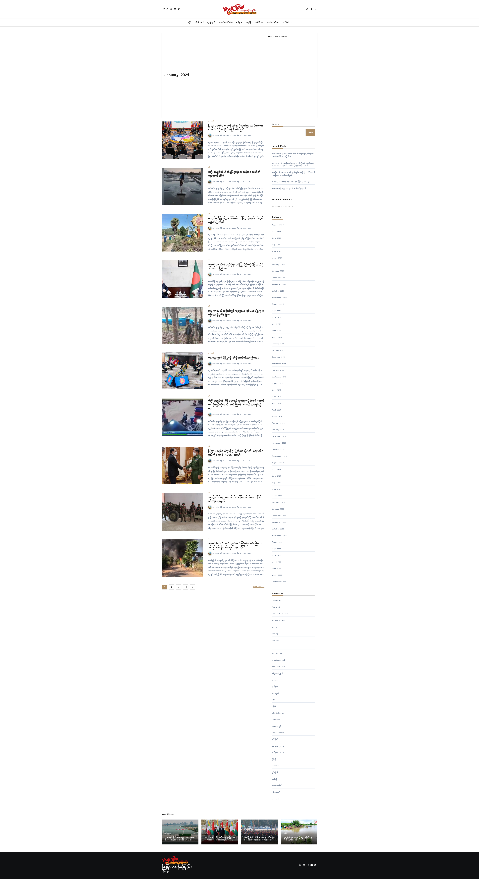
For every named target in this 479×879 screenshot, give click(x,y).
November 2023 (279, 443)
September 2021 (279, 581)
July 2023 (276, 469)
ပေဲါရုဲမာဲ (286, 22)
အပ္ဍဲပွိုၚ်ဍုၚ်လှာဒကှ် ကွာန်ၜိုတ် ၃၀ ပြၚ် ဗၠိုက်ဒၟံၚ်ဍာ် (291, 181)
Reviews (275, 640)
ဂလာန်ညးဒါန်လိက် (226, 22)
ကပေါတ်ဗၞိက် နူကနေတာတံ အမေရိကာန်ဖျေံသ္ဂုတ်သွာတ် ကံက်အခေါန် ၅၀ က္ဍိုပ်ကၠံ (293, 155)
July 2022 (276, 548)
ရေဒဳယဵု (274, 779)
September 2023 (279, 456)
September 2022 (279, 535)
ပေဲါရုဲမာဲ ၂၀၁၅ (278, 746)
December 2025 (279, 277)
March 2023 (277, 496)
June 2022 (276, 555)
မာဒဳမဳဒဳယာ (259, 22)
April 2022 (276, 568)
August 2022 (278, 542)
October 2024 (278, 370)
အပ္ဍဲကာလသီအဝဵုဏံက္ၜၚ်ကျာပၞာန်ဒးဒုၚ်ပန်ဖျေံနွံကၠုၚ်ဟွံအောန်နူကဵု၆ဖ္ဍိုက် (236, 313)
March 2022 (277, 575)
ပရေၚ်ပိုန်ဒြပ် (276, 726)
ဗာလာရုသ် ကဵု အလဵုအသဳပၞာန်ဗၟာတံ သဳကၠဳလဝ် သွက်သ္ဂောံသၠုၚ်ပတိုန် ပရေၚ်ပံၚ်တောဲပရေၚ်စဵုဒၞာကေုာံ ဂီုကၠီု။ (293, 164)
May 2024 (276, 403)
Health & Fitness (280, 614)
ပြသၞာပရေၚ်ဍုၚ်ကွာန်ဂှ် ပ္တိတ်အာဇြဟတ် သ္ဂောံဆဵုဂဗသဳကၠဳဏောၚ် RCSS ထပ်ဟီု (235, 453)
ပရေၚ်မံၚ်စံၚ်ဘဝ (272, 22)
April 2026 (276, 251)
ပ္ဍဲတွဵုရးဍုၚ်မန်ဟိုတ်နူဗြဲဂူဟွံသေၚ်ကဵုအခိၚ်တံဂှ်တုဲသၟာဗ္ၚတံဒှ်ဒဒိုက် (234, 174)
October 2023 (278, 449)
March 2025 (277, 337)
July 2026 (276, 231)
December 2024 (279, 357)
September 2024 (279, 377)
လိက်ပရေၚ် (199, 22)
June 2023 (276, 476)
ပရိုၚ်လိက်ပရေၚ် (278, 713)
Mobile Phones (279, 620)
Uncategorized (278, 660)
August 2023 (278, 463)
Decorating (277, 600)
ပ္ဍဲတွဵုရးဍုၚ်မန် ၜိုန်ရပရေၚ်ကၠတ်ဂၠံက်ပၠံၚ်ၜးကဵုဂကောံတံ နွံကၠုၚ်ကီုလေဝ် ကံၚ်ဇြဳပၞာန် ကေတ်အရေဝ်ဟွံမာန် (236, 405)
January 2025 (278, 350)
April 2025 (276, 330)
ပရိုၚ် (189, 22)
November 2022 (279, 522)
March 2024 (277, 416)
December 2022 (279, 515)
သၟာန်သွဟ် (211, 22)
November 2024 (279, 363)
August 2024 (278, 383)
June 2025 (276, 317)
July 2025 (276, 311)
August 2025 (278, 304)
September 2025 (279, 297)
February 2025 (278, 344)
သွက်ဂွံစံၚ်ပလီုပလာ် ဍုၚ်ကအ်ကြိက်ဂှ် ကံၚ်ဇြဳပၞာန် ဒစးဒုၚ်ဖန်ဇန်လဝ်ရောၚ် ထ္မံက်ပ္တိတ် (235, 545)
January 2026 (278, 271)
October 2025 (278, 291)
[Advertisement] (290, 76)
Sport (274, 647)
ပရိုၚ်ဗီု (248, 22)
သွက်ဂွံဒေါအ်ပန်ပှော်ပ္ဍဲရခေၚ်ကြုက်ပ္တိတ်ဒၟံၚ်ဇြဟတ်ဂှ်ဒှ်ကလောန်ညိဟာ (235, 266)
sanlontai (215, 135)
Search (276, 124)
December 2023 (279, 436)
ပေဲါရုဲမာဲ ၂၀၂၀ (278, 752)
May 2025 (276, 324)
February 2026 (278, 264)
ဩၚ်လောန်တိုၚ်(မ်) (177, 867)
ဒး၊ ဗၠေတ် (275, 693)
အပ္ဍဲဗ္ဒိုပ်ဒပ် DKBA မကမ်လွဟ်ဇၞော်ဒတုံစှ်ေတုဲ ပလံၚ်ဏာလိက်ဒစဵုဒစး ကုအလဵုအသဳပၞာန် (293, 174)
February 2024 (278, 423)
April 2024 (276, 410)
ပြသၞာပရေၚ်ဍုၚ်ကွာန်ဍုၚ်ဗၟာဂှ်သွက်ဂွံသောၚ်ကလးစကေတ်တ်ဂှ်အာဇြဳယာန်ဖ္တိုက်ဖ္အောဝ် (235, 127)
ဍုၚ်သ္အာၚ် (211, 121)
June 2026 (276, 238)
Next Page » (258, 586)
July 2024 (276, 390)
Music (274, 627)
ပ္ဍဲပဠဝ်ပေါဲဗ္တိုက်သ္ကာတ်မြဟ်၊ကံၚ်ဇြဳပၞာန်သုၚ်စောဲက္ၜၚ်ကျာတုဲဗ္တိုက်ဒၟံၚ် (235, 220)
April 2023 (276, 489)
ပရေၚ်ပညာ (276, 719)
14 (185, 587)
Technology (277, 653)
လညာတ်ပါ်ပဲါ (277, 785)
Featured (276, 607)
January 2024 (278, 429)
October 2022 (278, 529)
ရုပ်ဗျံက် (239, 22)
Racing (275, 633)
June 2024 (276, 396)
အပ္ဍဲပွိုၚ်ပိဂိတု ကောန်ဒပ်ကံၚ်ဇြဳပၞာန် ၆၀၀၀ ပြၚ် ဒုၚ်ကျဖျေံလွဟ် (234, 499)
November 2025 (279, 284)
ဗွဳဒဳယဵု (274, 759)
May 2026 (276, 244)
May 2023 (276, 482)
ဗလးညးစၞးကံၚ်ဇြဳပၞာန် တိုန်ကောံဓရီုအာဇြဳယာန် (233, 358)
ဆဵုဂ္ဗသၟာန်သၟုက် (277, 673)
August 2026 (278, 225)
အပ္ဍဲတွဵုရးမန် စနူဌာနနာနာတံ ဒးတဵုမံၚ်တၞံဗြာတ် (289, 188)
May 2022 (276, 562)
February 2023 (278, 502)
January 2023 (278, 509)
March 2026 (277, 258)
